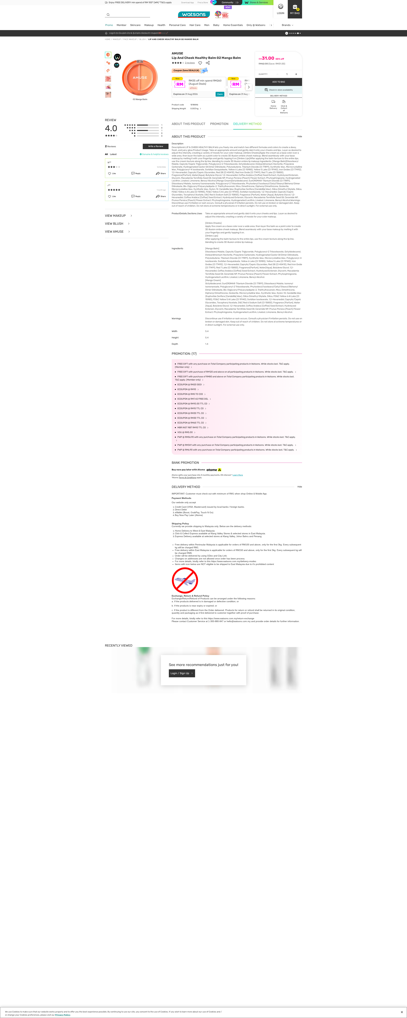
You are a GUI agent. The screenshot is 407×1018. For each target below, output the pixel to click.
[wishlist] (200, 62)
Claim (220, 94)
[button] (295, 9)
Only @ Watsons (256, 25)
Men (206, 25)
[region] (203, 1012)
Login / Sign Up (180, 673)
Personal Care (177, 25)
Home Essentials (233, 25)
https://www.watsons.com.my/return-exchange (231, 618)
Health (161, 25)
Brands (286, 25)
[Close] (401, 1012)
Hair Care (195, 25)
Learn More (238, 475)
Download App (187, 2)
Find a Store (203, 2)
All (106, 154)
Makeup (149, 25)
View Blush (114, 223)
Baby (216, 25)
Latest (113, 154)
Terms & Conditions (187, 477)
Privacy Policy (62, 1015)
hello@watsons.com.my (239, 621)
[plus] (296, 74)
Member (121, 25)
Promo (109, 25)
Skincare (135, 25)
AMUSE (177, 53)
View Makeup (116, 215)
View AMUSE (114, 231)
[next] (271, 25)
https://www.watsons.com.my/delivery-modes (233, 561)
